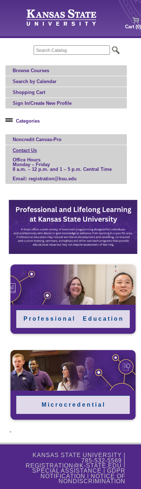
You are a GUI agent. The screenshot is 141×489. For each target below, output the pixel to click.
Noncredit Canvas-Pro (37, 139)
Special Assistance (67, 471)
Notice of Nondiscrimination (92, 478)
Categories (28, 121)
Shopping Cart (29, 92)
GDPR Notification (82, 473)
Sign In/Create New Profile (42, 103)
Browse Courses (31, 70)
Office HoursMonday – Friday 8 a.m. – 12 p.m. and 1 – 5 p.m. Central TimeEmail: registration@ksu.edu (62, 164)
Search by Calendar (34, 81)
